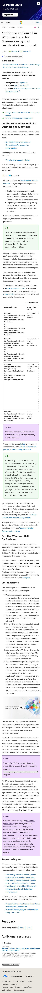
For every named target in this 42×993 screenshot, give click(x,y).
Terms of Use (27, 987)
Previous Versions (19, 981)
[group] (21, 363)
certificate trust (21, 85)
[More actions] (38, 27)
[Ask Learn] (35, 27)
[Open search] (33, 22)
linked (22, 444)
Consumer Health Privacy (10, 987)
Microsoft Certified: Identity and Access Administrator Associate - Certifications (21, 949)
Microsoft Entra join (21, 88)
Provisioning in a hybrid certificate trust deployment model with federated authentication (21, 889)
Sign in (38, 22)
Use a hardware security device (18, 160)
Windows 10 (27, 51)
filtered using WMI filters (21, 450)
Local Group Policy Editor (15, 288)
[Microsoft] (21, 22)
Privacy (13, 984)
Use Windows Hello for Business (18, 142)
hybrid (23, 83)
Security (20, 27)
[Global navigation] (2, 22)
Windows (11, 27)
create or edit (8, 294)
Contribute (5, 984)
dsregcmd (26, 578)
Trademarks (6, 990)
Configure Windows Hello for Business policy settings (21, 64)
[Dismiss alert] (38, 3)
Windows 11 (15, 51)
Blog (29, 981)
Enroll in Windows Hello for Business (15, 67)
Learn (4, 27)
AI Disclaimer (6, 981)
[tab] (5, 176)
